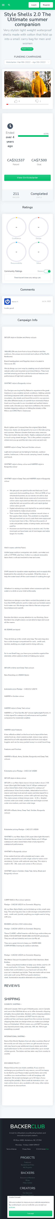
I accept (30, 1213)
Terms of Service (11, 1149)
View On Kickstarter (27, 177)
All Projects (27, 1167)
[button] (9, 5)
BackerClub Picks (27, 1165)
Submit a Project (27, 1195)
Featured (27, 1162)
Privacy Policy (26, 1149)
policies (12, 1207)
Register (46, 5)
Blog (28, 1180)
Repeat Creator (27, 49)
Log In (33, 5)
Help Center (27, 1183)
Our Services (27, 1193)
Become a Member (27, 1178)
